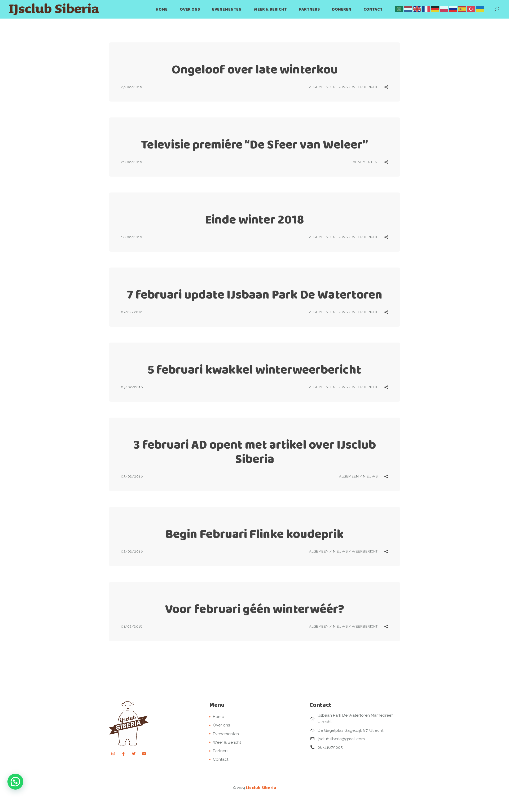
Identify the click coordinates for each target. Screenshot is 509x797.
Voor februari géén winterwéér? (254, 609)
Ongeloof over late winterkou (255, 69)
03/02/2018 (132, 476)
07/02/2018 (132, 312)
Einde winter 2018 (254, 219)
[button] (15, 782)
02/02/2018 (132, 551)
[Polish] (444, 8)
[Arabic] (399, 8)
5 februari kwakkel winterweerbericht (254, 369)
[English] (417, 8)
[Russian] (453, 8)
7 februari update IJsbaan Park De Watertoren (254, 294)
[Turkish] (471, 8)
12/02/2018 (131, 237)
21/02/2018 (131, 162)
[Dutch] (408, 8)
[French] (426, 8)
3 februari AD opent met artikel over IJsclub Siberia (254, 452)
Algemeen (319, 87)
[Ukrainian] (480, 8)
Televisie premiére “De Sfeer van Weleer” (254, 144)
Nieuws (340, 87)
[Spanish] (462, 8)
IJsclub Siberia (261, 788)
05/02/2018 (132, 387)
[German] (435, 8)
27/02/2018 (131, 87)
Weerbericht (365, 87)
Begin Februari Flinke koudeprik (254, 534)
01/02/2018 (132, 626)
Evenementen (364, 162)
